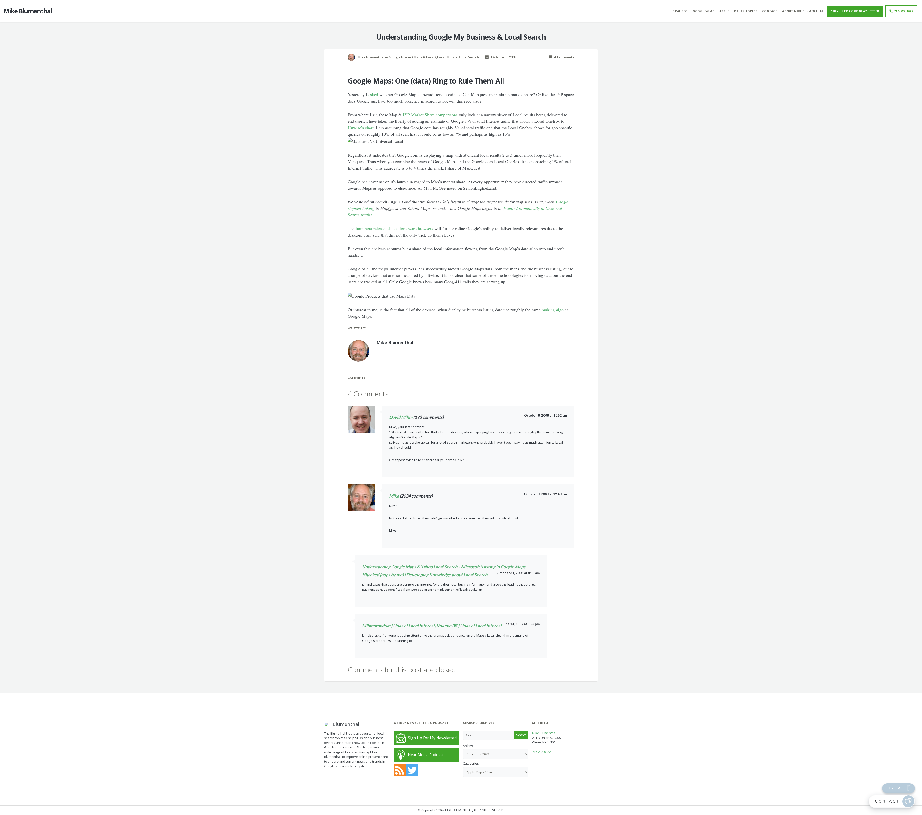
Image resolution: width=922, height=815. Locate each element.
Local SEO (679, 10)
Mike (394, 496)
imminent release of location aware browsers (394, 228)
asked (373, 94)
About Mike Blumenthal (803, 10)
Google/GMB (704, 10)
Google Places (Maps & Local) (412, 57)
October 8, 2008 (502, 57)
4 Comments (563, 57)
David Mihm (400, 417)
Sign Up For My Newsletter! (432, 738)
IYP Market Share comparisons (430, 114)
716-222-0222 (903, 10)
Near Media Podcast (425, 754)
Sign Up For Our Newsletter (855, 10)
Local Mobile (447, 57)
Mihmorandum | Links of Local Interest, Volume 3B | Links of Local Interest (432, 625)
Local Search (469, 57)
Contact (769, 10)
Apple (724, 10)
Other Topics (746, 10)
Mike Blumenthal (544, 733)
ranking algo (553, 309)
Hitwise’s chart (361, 127)
